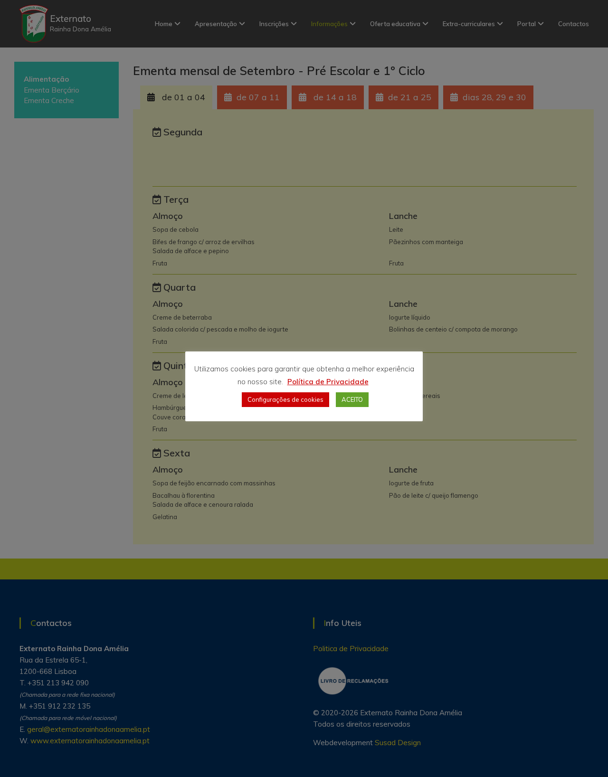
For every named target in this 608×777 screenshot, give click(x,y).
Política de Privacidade (328, 381)
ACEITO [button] (352, 399)
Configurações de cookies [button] (285, 399)
